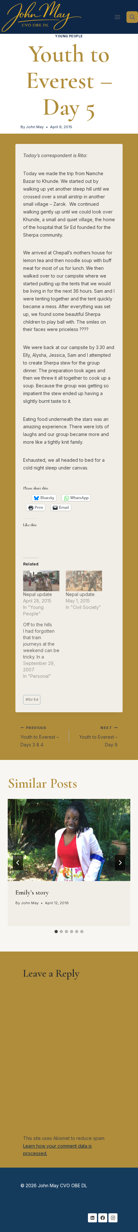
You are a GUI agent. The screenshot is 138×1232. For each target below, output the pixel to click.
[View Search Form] (132, 17)
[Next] (120, 862)
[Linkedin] (92, 1217)
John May (35, 127)
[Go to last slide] (18, 862)
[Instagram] (112, 1217)
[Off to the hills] (44, 650)
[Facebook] (102, 1217)
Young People (69, 36)
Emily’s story (32, 892)
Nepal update (37, 594)
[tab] (56, 931)
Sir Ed (32, 699)
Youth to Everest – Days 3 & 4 (40, 736)
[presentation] (69, 840)
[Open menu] (117, 17)
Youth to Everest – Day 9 (98, 736)
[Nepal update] (41, 581)
